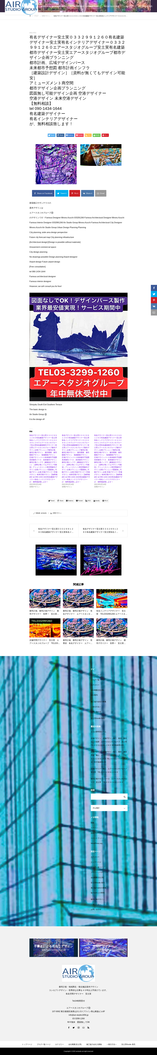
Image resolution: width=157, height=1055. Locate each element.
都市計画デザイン (98, 899)
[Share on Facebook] (154, 288)
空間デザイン (57, 513)
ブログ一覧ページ (98, 680)
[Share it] (154, 306)
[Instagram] (78, 1027)
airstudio (44, 513)
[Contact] (83, 1027)
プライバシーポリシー (99, 872)
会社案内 (94, 695)
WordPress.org (96, 843)
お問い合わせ (96, 712)
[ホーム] (30, 16)
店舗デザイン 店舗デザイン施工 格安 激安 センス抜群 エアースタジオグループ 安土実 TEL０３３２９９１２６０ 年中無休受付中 (110, 741)
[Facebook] (68, 1027)
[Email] (154, 312)
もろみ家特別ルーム (98, 732)
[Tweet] (154, 294)
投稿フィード (96, 833)
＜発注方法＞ (129, 6)
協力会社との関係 (98, 893)
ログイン (94, 828)
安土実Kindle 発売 (145, 6)
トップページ (96, 675)
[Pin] (154, 300)
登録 (92, 823)
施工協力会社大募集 (111, 6)
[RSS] (88, 1027)
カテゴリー (95, 685)
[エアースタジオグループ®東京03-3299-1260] (78, 973)
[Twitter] (73, 1027)
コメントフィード (98, 838)
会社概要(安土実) (92, 6)
